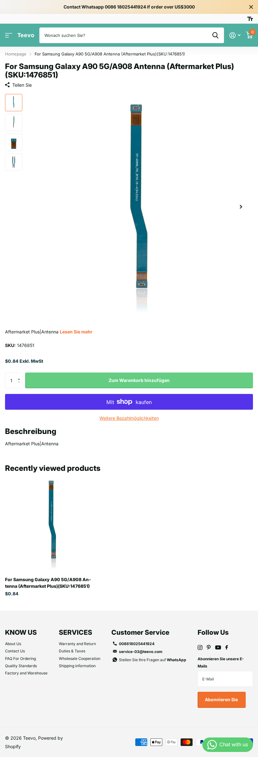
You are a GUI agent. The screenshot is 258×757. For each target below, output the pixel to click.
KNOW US (21, 632)
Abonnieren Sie (222, 699)
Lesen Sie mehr (76, 331)
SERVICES (75, 632)
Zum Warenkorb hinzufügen (139, 380)
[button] (241, 207)
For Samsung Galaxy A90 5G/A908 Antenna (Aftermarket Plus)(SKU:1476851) (48, 583)
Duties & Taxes (72, 651)
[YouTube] (218, 648)
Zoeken (215, 35)
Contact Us (15, 651)
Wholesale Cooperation (79, 658)
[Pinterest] (209, 647)
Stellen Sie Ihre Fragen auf (152, 659)
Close (251, 7)
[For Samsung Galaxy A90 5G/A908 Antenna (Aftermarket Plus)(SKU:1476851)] (53, 524)
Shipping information (77, 665)
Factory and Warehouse (26, 673)
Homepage (15, 53)
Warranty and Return (77, 643)
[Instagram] (200, 647)
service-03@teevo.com (140, 651)
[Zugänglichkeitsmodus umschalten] (250, 19)
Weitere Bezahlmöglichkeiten (129, 418)
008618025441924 (136, 643)
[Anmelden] (235, 35)
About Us (13, 643)
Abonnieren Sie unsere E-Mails (221, 662)
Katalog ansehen (8, 35)
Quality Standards (21, 665)
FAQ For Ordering (20, 658)
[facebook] (226, 647)
